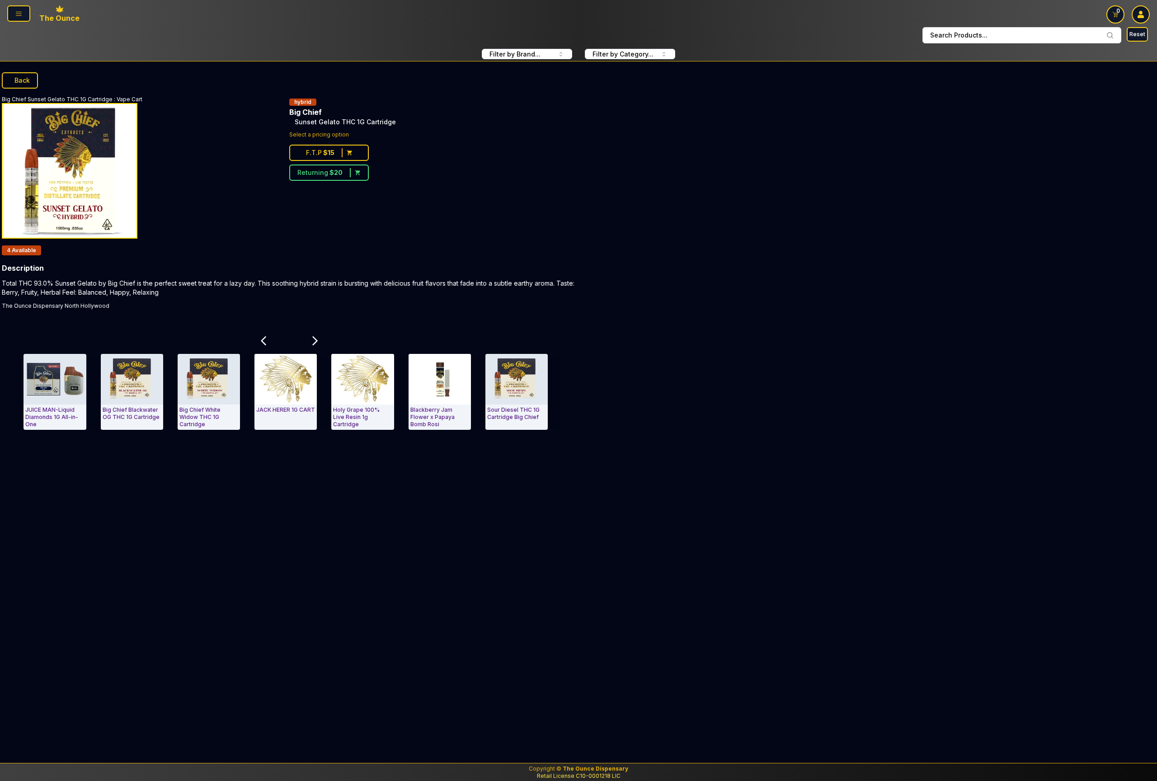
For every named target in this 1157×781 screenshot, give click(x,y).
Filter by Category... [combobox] (623, 54)
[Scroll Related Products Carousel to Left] (263, 341)
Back (22, 80)
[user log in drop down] (1141, 14)
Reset (1137, 34)
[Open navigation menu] (18, 13)
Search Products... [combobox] (959, 35)
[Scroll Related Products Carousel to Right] (315, 341)
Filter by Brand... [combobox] (515, 54)
